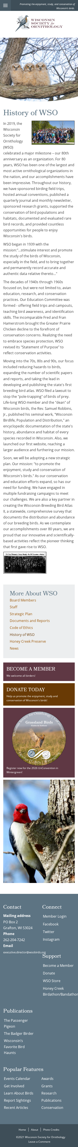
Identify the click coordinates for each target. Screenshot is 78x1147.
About (34, 1129)
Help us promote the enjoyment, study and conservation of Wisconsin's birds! (32, 694)
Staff (13, 607)
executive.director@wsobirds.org (24, 952)
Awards (47, 1078)
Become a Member (58, 965)
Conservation (52, 1107)
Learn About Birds (18, 1093)
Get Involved (14, 1086)
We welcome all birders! (30, 671)
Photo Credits (51, 1129)
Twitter (48, 931)
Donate (49, 973)
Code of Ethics (21, 627)
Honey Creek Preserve (28, 641)
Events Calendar (17, 1078)
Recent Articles (16, 1107)
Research (49, 1093)
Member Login (55, 916)
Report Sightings (17, 1100)
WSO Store (51, 980)
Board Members (23, 600)
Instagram (51, 939)
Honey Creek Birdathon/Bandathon (59, 991)
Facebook (50, 924)
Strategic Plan (21, 614)
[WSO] (39, 23)
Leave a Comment (39, 1141)
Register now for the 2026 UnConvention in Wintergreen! (32, 770)
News (14, 648)
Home (22, 1129)
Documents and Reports (30, 620)
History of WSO (22, 634)
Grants (47, 1086)
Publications (51, 1100)
